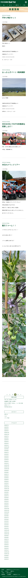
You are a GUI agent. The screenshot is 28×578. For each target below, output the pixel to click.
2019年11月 (6, 553)
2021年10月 (6, 512)
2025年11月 (6, 434)
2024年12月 (6, 447)
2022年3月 (6, 503)
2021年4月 (6, 523)
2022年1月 (6, 506)
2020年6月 (6, 541)
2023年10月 (6, 468)
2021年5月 (6, 521)
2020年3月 (6, 546)
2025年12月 (6, 432)
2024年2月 (6, 461)
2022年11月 (6, 488)
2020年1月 (6, 550)
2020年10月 (6, 533)
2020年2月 (6, 548)
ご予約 (24, 5)
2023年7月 (6, 474)
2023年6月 (6, 476)
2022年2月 (6, 504)
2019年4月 (6, 559)
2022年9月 (6, 492)
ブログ (5, 416)
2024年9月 (6, 448)
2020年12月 (6, 530)
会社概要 (9, 574)
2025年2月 (6, 443)
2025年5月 (6, 439)
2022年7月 (6, 495)
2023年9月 (6, 470)
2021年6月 (6, 519)
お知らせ (6, 414)
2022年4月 (6, 501)
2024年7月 (6, 452)
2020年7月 (6, 539)
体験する (17, 5)
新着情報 (3, 574)
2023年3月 (6, 481)
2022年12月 (6, 486)
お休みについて (7, 405)
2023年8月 (6, 472)
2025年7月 (6, 436)
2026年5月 (6, 427)
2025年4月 (6, 441)
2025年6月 (6, 438)
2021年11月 (6, 510)
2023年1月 (6, 485)
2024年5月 (6, 456)
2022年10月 (6, 490)
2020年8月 (6, 537)
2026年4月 (6, 428)
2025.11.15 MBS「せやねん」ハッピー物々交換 (13, 403)
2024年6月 (6, 454)
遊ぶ (4, 5)
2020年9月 (6, 535)
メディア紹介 (6, 417)
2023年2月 (6, 483)
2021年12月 (6, 508)
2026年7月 (6, 425)
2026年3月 (6, 430)
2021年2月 (6, 526)
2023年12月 (6, 465)
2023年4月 (6, 479)
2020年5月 (6, 542)
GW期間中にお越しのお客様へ (10, 401)
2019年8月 (6, 555)
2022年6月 (6, 497)
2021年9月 (6, 514)
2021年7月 (6, 517)
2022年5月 (6, 499)
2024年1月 (6, 463)
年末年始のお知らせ (8, 406)
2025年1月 (6, 445)
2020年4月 (6, 544)
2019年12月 (6, 552)
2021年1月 (6, 528)
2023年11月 (6, 466)
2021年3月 (6, 524)
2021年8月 (6, 515)
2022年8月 (6, 494)
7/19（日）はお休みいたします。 (10, 399)
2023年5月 (6, 477)
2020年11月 (6, 532)
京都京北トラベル (16, 574)
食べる (10, 5)
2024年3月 (6, 459)
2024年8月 (6, 450)
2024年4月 (6, 457)
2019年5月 (6, 557)
